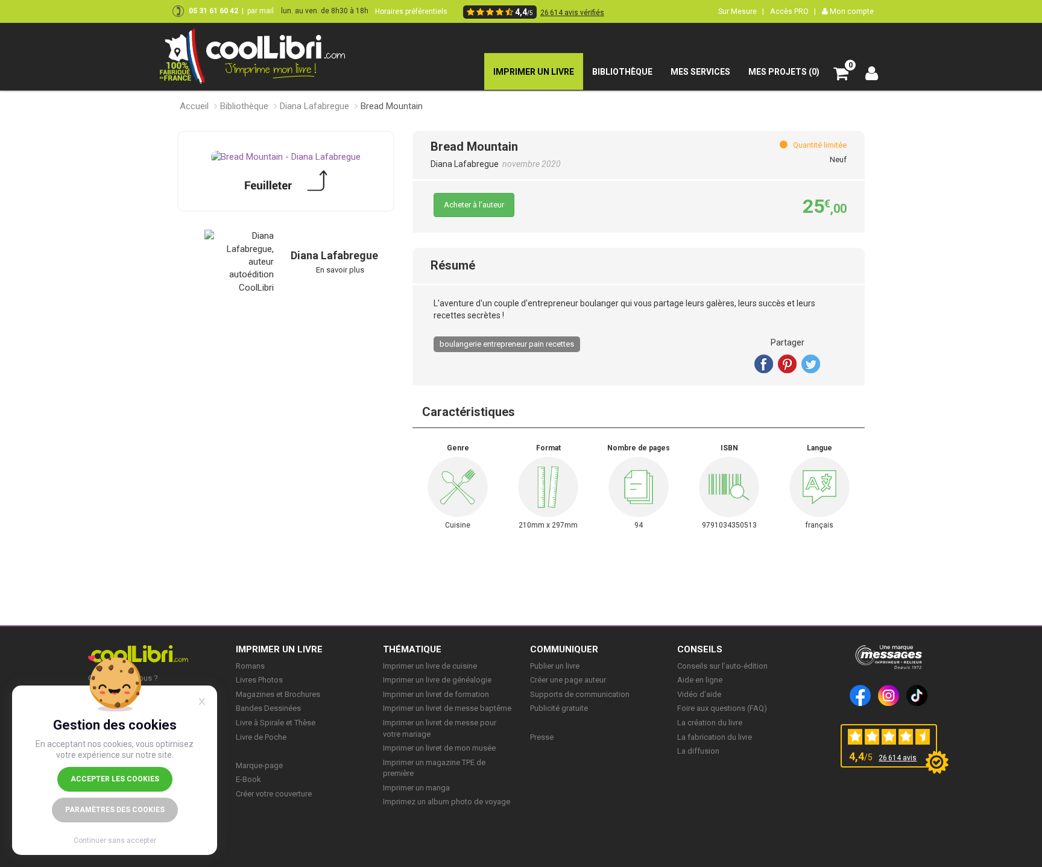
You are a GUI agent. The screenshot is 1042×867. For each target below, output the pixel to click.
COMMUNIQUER (564, 649)
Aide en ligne (699, 679)
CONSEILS (699, 649)
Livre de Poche (261, 737)
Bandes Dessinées (268, 708)
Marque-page (259, 765)
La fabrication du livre (714, 737)
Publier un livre (554, 665)
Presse (542, 737)
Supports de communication (580, 694)
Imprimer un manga (416, 787)
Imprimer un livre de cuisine (430, 665)
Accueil (194, 106)
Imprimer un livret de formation (436, 694)
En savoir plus (340, 269)
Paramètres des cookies (115, 810)
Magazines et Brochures (278, 694)
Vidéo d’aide (699, 694)
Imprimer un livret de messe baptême (447, 708)
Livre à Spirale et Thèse (275, 722)
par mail (260, 11)
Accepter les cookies (115, 779)
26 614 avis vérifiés (572, 12)
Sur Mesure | (741, 11)
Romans (250, 665)
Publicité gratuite (559, 708)
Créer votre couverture (274, 793)
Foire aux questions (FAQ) (722, 708)
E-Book (248, 779)
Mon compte (851, 11)
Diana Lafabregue (314, 106)
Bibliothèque (244, 106)
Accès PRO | (793, 11)
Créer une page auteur (568, 679)
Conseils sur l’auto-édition (722, 665)
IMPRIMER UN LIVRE (279, 649)
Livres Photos (259, 679)
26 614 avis (898, 758)
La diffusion (698, 750)
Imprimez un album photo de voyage (446, 801)
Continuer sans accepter (115, 840)
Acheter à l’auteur (474, 204)
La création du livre (709, 722)
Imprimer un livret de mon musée (439, 747)
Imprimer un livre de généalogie (437, 679)
